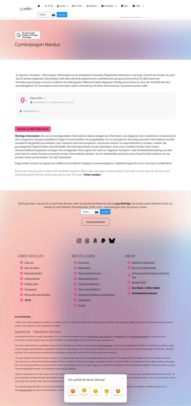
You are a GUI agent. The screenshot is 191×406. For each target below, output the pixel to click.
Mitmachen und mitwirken (37, 294)
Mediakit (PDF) (139, 282)
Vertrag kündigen (95, 221)
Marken (93, 6)
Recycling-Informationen (144, 268)
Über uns (29, 262)
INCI (126, 6)
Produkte (109, 6)
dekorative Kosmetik (139, 337)
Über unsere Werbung (89, 289)
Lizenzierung (84, 300)
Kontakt (82, 305)
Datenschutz (84, 268)
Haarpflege (120, 337)
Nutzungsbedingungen (89, 273)
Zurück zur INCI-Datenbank (32, 129)
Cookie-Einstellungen (88, 284)
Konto (62, 6)
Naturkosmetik (26, 390)
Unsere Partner (32, 278)
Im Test (78, 6)
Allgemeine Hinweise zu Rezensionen (96, 294)
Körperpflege (92, 337)
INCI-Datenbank (105, 346)
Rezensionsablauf (33, 273)
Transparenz (30, 289)
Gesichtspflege (105, 337)
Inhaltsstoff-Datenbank (143, 262)
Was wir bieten (31, 268)
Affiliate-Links (31, 284)
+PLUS (64, 369)
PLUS (50, 6)
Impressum (83, 262)
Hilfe (138, 6)
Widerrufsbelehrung (88, 278)
